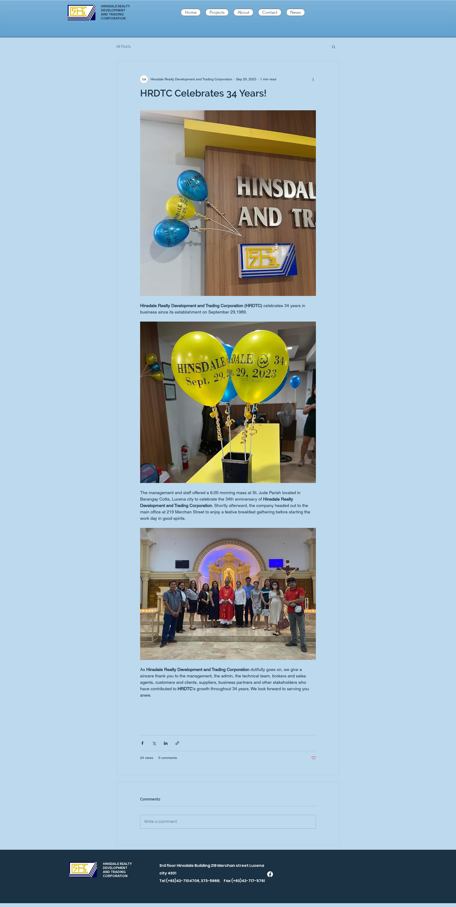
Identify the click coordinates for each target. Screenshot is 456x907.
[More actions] (313, 79)
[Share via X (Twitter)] (154, 743)
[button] (333, 46)
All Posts (123, 46)
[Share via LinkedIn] (165, 743)
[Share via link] (177, 743)
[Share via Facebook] (142, 743)
